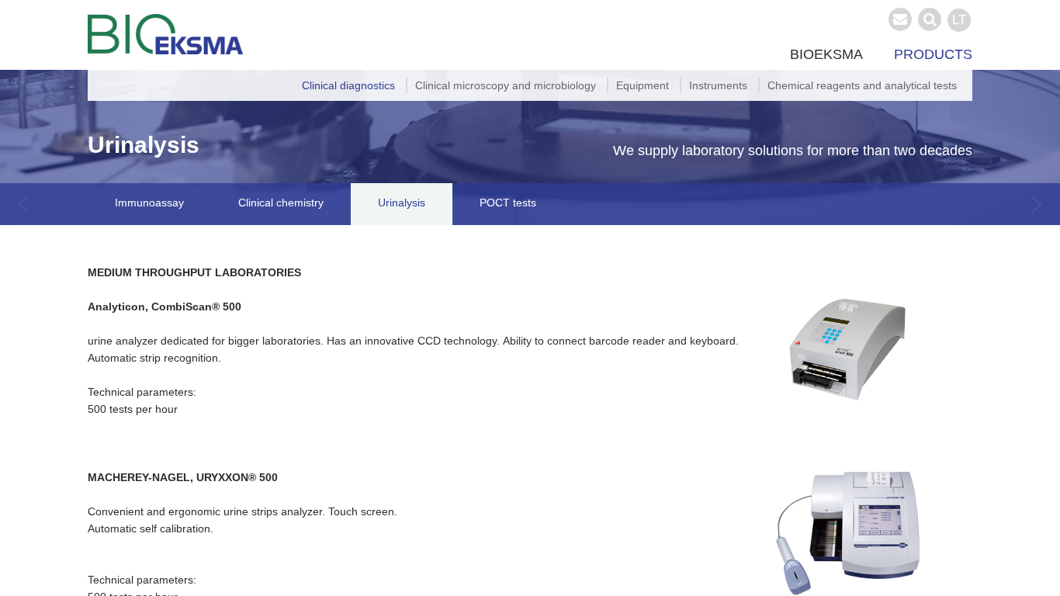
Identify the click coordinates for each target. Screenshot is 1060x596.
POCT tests (508, 202)
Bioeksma (826, 54)
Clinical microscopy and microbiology (505, 85)
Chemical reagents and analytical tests (862, 85)
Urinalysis (401, 202)
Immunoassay (149, 202)
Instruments (718, 85)
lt (959, 19)
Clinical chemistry (281, 202)
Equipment (642, 85)
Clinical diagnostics (348, 85)
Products (933, 54)
